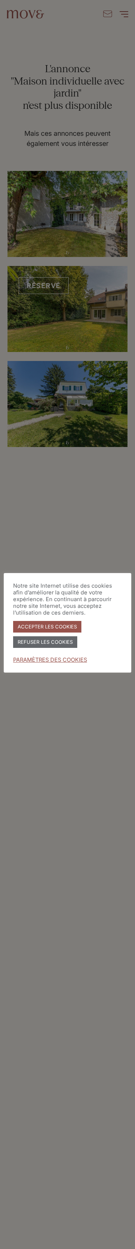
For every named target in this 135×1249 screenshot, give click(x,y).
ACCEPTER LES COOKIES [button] (47, 627)
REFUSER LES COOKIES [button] (45, 642)
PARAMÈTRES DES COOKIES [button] (50, 659)
